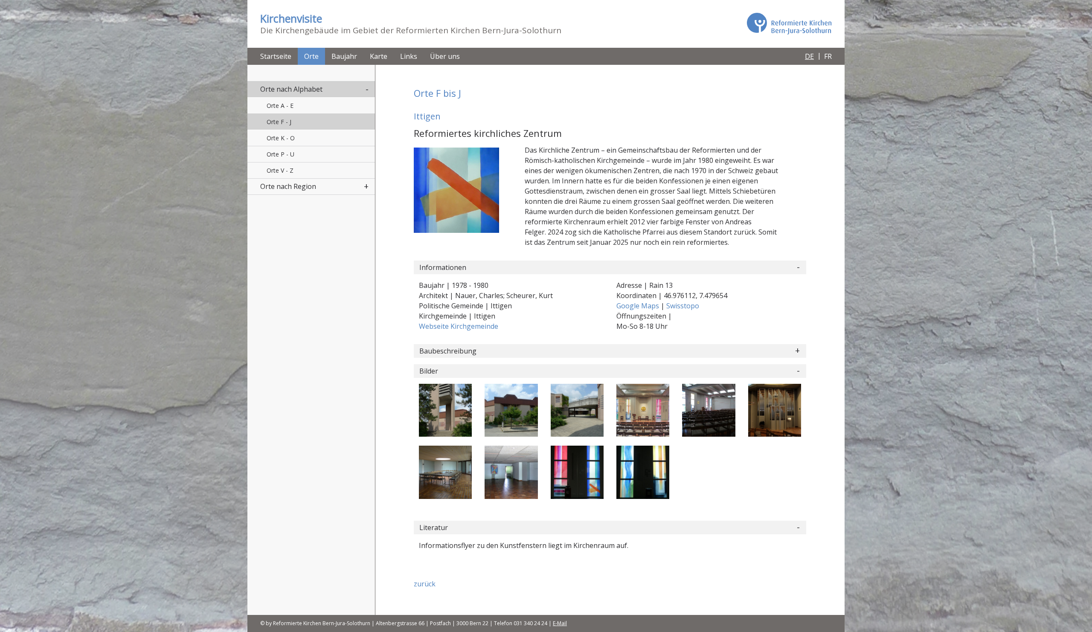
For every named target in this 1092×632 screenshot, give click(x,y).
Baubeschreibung (447, 351)
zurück (425, 584)
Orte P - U (280, 154)
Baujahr (344, 56)
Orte (311, 56)
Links (408, 56)
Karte (378, 56)
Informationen (442, 267)
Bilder (428, 371)
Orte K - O (281, 138)
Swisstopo (682, 305)
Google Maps (638, 305)
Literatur (433, 527)
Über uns (445, 56)
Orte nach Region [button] (288, 186)
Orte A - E (280, 105)
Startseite (275, 56)
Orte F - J (279, 122)
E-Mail (560, 623)
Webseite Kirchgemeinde (458, 326)
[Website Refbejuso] (789, 23)
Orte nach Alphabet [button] (291, 89)
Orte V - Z (280, 170)
